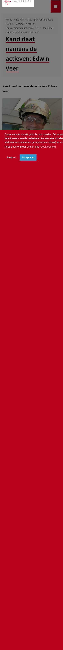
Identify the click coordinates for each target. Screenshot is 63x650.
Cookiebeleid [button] (48, 146)
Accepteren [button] (28, 157)
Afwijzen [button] (11, 157)
